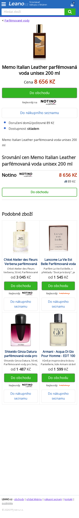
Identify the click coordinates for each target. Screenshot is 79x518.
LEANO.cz (7, 499)
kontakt (68, 499)
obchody (19, 499)
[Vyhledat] (70, 11)
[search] (33, 12)
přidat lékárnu (34, 499)
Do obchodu (40, 92)
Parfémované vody (17, 20)
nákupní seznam (53, 499)
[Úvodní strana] (28, 5)
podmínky (7, 503)
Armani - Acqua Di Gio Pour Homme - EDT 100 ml (58, 355)
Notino (9, 175)
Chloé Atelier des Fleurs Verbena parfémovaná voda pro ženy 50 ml (21, 263)
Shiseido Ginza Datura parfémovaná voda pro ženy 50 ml (20, 355)
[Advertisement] (39, 451)
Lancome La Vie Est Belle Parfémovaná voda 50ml (58, 263)
